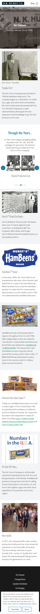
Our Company (20, 574)
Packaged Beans (20, 579)
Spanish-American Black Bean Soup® (17, 421)
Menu (33, 3)
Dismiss (27, 609)
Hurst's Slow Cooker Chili (12, 424)
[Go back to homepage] (13, 3)
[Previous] (3, 168)
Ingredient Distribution (20, 583)
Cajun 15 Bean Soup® (25, 418)
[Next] (37, 168)
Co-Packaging (20, 588)
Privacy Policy (15, 609)
